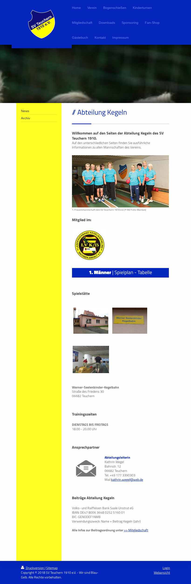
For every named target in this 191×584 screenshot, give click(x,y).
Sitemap (52, 567)
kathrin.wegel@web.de (127, 479)
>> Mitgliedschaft (136, 530)
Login (166, 567)
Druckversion (35, 567)
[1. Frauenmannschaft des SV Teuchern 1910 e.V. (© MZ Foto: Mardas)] (120, 181)
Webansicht (162, 572)
